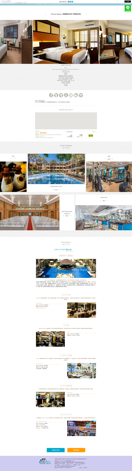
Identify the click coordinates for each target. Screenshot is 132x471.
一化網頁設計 (85, 467)
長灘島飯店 (40, 4)
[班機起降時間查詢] (14, 3)
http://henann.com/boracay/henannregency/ (46, 137)
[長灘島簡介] (25, 3)
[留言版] (16, 3)
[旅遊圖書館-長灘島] (66, 1)
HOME (36, 4)
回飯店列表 (56, 450)
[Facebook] (27, 3)
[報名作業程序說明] (18, 3)
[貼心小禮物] (22, 3)
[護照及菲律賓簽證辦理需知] (20, 3)
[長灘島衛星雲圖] (23, 3)
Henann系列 (44, 4)
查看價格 (76, 450)
